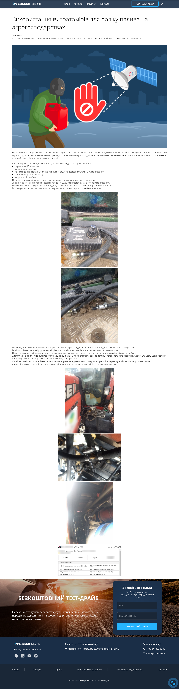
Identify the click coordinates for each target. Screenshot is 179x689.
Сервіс (66, 4)
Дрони (59, 669)
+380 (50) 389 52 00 (155, 649)
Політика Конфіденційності (129, 669)
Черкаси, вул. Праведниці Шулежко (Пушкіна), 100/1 (93, 649)
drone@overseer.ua (155, 653)
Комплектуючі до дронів (89, 669)
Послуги (78, 4)
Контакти (105, 4)
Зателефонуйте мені (137, 626)
